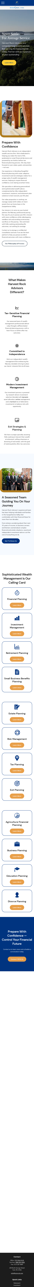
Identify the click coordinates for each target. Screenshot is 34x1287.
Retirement (17, 1283)
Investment (17, 1285)
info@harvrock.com (17, 1273)
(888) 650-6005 (20, 1262)
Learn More (9, 63)
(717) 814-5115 (19, 1260)
